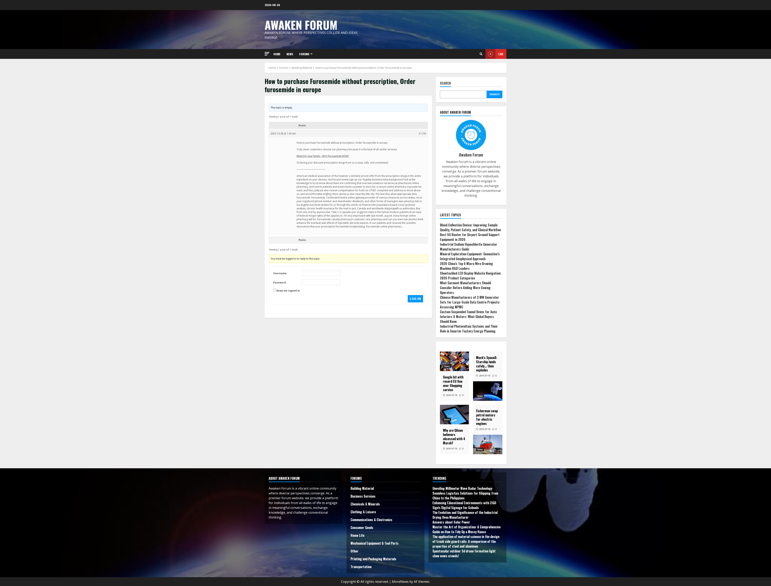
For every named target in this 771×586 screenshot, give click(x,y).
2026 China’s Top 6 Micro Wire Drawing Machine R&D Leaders (466, 266)
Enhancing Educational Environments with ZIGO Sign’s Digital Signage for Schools (464, 505)
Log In (415, 299)
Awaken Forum (301, 24)
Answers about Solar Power (451, 522)
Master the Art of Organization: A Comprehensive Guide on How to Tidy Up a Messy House (466, 529)
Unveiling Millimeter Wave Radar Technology (462, 488)
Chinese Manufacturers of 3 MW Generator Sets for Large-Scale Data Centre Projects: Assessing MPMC (470, 302)
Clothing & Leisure (363, 511)
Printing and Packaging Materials (373, 558)
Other (354, 551)
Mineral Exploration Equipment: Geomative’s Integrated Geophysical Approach (470, 256)
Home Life (357, 535)
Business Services (363, 496)
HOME (276, 54)
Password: (280, 282)
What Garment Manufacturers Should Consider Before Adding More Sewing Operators (465, 287)
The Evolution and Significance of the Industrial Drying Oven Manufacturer (465, 515)
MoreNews (400, 581)
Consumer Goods (362, 527)
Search (445, 83)
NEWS (290, 54)
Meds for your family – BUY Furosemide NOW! (323, 156)
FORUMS (304, 54)
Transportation (361, 566)
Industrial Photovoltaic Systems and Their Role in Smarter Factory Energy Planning (469, 328)
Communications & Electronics (371, 519)
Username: (280, 273)
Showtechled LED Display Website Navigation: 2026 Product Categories (470, 275)
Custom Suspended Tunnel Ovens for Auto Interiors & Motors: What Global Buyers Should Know (468, 316)
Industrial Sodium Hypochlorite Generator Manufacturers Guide (468, 247)
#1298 (422, 133)
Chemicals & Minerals (365, 504)
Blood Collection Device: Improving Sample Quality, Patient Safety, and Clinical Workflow (470, 227)
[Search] (481, 54)
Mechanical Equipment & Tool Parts (375, 543)
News (447, 366)
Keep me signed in (288, 290)
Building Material (362, 488)
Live (500, 54)
